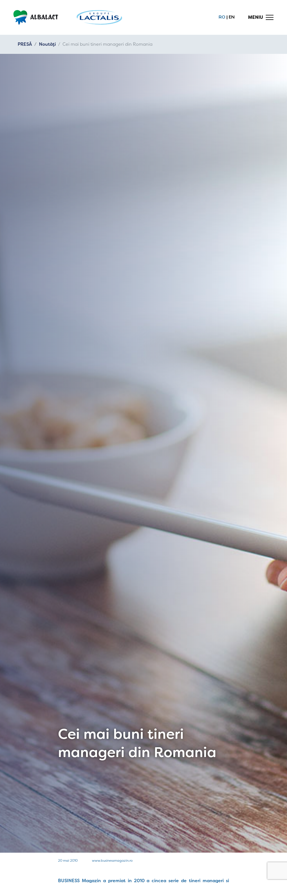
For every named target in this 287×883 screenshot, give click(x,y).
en (232, 17)
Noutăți (47, 44)
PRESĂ (25, 44)
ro (222, 17)
